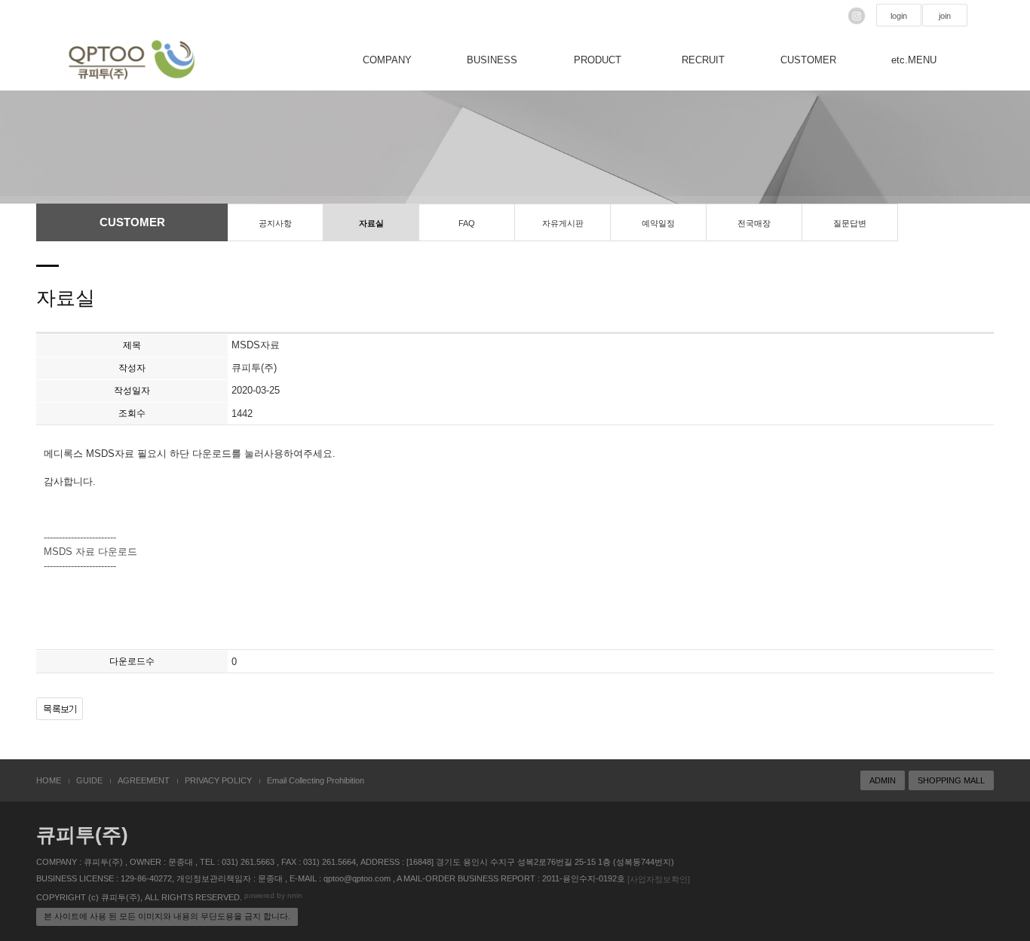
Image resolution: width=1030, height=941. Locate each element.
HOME (48, 780)
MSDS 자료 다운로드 (90, 551)
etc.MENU (914, 60)
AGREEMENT (144, 780)
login (899, 15)
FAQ (466, 223)
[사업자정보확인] (658, 879)
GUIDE (89, 780)
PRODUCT (597, 60)
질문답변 (849, 223)
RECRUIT (703, 60)
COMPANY (387, 60)
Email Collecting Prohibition (315, 780)
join (945, 15)
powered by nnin (273, 895)
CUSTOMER (808, 60)
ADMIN (882, 780)
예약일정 (658, 223)
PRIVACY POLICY (218, 780)
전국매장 (754, 223)
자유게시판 (563, 223)
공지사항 (275, 223)
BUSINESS (492, 60)
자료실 (371, 223)
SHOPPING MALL (951, 780)
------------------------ (80, 538)
